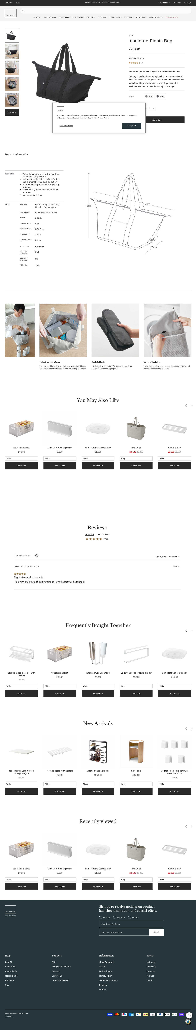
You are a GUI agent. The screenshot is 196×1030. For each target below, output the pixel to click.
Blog (18, 3)
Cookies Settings (66, 125)
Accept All (132, 125)
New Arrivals (11, 971)
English (164, 3)
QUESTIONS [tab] (103, 534)
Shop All (8, 962)
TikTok (149, 980)
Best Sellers (10, 966)
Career (102, 966)
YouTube (150, 975)
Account (177, 3)
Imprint (102, 989)
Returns (55, 971)
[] (187, 3)
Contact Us (57, 975)
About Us (8, 3)
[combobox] (168, 557)
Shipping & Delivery (61, 966)
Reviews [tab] (89, 534)
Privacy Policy (105, 975)
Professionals (105, 971)
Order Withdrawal (60, 980)
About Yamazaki (106, 962)
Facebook (151, 966)
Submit (156, 932)
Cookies (103, 985)
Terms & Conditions (108, 980)
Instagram (151, 962)
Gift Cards (9, 980)
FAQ (54, 962)
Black (162, 96)
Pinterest (150, 971)
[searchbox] (24, 555)
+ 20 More (11, 112)
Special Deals (11, 975)
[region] (99, 118)
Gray (151, 96)
